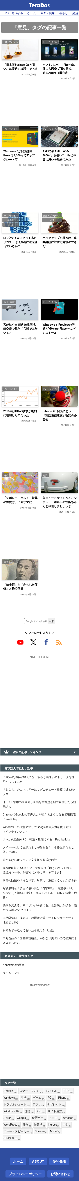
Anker (9, 1118)
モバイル (52, 1091)
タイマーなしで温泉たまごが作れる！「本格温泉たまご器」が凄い (38, 849)
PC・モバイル (14, 13)
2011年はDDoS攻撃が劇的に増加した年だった (20, 413)
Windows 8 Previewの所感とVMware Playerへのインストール (59, 329)
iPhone (63, 1097)
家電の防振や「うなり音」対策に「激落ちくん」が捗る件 (40, 880)
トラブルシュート (17, 1104)
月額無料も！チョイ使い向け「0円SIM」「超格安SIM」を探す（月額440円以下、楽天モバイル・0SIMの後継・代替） (40, 892)
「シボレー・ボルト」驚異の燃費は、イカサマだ (20, 500)
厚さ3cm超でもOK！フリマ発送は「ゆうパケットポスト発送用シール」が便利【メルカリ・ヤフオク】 (39, 870)
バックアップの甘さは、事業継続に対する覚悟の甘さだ (60, 242)
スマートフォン (31, 1091)
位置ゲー (39, 1118)
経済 (11, 224)
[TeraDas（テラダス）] (39, 5)
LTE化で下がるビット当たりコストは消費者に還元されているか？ (20, 242)
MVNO (55, 1131)
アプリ (38, 1104)
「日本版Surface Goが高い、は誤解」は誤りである (20, 67)
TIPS (68, 1091)
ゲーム (31, 13)
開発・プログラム (52, 215)
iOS (41, 1111)
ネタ (66, 1124)
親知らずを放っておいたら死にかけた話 (28, 930)
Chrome (41, 1131)
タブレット (56, 1104)
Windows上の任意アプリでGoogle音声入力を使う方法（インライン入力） (37, 829)
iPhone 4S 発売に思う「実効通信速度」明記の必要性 (60, 415)
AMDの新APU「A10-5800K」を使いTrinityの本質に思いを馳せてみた (59, 155)
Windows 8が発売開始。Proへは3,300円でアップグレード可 (19, 155)
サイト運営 (56, 1111)
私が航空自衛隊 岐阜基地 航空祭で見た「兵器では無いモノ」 (20, 329)
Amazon (69, 1118)
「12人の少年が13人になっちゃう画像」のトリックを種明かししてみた (38, 779)
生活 (25, 1097)
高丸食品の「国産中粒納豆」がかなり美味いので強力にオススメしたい (40, 940)
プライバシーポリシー (25, 1173)
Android (10, 1091)
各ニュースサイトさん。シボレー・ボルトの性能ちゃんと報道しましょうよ (60, 502)
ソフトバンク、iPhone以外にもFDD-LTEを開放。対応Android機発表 (59, 69)
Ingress (53, 1124)
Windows (11, 1097)
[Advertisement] (39, 699)
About (38, 1161)
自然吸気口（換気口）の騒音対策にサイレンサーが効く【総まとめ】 (38, 920)
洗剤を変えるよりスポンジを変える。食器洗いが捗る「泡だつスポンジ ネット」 (40, 907)
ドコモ (54, 1118)
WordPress (12, 1124)
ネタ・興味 (47, 13)
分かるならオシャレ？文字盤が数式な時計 (30, 860)
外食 (27, 1124)
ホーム (18, 1161)
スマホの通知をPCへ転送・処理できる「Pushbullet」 (37, 839)
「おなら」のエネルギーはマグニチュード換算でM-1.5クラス (39, 791)
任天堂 (39, 1124)
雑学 (9, 306)
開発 (29, 1111)
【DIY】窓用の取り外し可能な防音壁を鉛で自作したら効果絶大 (39, 804)
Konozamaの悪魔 (14, 965)
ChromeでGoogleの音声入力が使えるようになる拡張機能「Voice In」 (39, 816)
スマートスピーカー (18, 1131)
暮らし (63, 13)
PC (51, 1097)
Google (23, 1118)
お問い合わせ (60, 1173)
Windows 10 (13, 1111)
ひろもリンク (11, 973)
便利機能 (59, 1161)
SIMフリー (12, 1138)
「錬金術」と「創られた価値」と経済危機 (20, 587)
